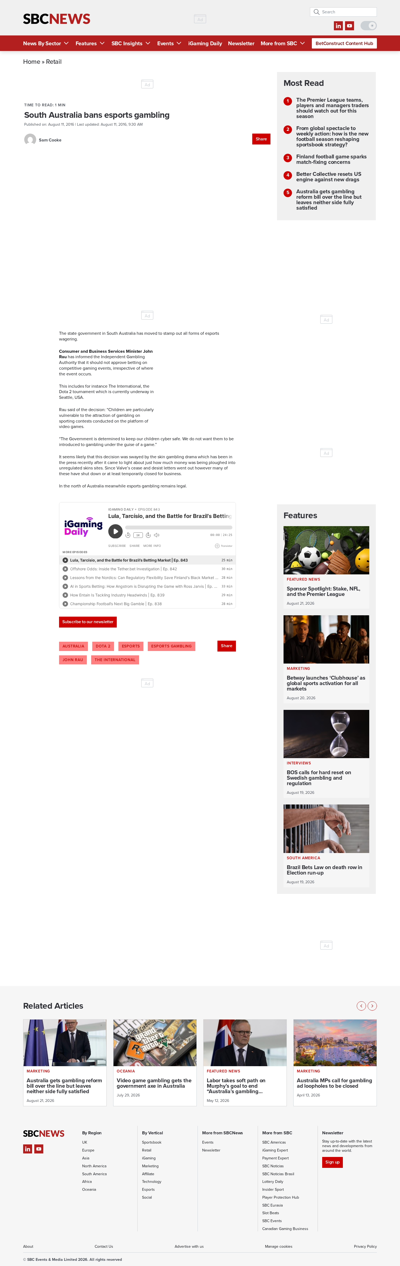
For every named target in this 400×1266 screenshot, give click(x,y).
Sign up (332, 1162)
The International (115, 660)
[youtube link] (349, 25)
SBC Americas (274, 1142)
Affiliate (148, 1174)
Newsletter (241, 43)
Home (31, 61)
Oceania (89, 1189)
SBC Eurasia (272, 1205)
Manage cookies (279, 1246)
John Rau (73, 660)
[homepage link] (56, 19)
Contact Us (104, 1246)
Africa (87, 1181)
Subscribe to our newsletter (87, 622)
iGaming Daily (205, 43)
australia (73, 646)
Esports (148, 1189)
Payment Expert (275, 1158)
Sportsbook (151, 1142)
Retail (53, 61)
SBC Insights (127, 43)
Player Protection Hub (280, 1197)
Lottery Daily (272, 1181)
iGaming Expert (275, 1150)
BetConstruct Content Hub (344, 43)
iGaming (149, 1158)
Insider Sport (273, 1189)
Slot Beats (270, 1213)
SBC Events (272, 1221)
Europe (88, 1150)
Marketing (150, 1166)
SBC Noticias (273, 1166)
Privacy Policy (365, 1246)
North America (94, 1166)
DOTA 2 (103, 646)
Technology (151, 1181)
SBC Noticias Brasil (278, 1174)
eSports (131, 646)
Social (147, 1197)
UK (84, 1142)
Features (86, 43)
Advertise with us (189, 1246)
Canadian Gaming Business (285, 1229)
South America (94, 1174)
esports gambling (171, 646)
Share (261, 139)
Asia (85, 1158)
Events (165, 43)
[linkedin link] (338, 25)
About (28, 1246)
